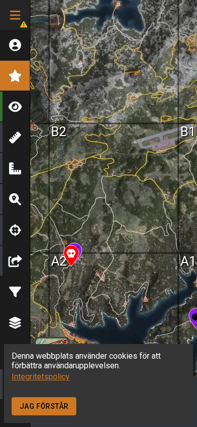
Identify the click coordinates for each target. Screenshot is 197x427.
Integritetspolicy (41, 376)
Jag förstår (44, 406)
